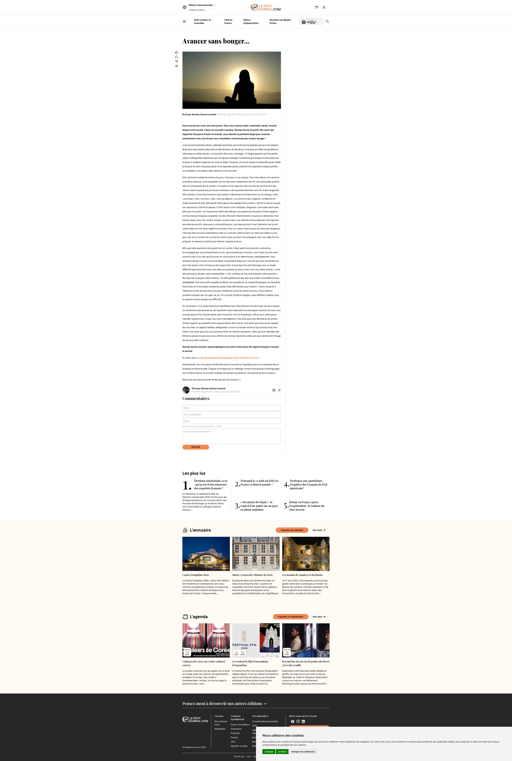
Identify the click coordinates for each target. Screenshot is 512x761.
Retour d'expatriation (251, 21)
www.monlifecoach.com (246, 357)
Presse (234, 737)
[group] (321, 21)
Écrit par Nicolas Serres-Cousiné (199, 114)
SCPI (254, 725)
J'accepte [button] (269, 751)
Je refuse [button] (282, 751)
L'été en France (228, 21)
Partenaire (236, 728)
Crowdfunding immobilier (265, 721)
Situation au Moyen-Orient (280, 21)
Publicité (235, 733)
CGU (233, 741)
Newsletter (219, 728)
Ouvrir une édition (240, 724)
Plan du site (240, 756)
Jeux (254, 741)
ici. (240, 379)
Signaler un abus (239, 745)
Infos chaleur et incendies (202, 21)
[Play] (320, 21)
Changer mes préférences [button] (303, 751)
